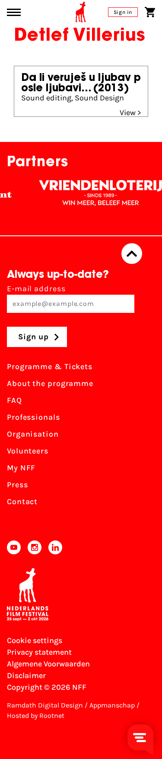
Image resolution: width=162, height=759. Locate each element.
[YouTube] (14, 547)
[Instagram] (34, 547)
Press (17, 484)
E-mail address (36, 288)
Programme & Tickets (49, 366)
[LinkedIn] (55, 547)
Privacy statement (39, 652)
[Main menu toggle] (14, 12)
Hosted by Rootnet (35, 715)
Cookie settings (34, 640)
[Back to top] (131, 253)
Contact (22, 501)
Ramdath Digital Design (45, 705)
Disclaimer (26, 675)
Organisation (33, 434)
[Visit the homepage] (81, 12)
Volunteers (27, 451)
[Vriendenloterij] (97, 193)
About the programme (50, 383)
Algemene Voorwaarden (48, 664)
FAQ (14, 400)
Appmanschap (112, 705)
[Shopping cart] (150, 12)
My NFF (21, 468)
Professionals (33, 417)
